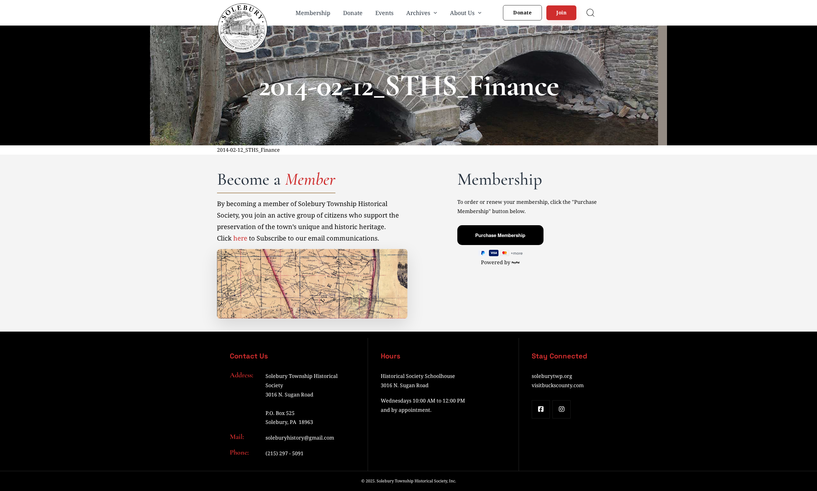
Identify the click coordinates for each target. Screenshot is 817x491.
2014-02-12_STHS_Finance (248, 149)
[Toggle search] (590, 12)
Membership (313, 13)
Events (384, 13)
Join (561, 12)
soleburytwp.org (552, 376)
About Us (462, 13)
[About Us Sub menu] (480, 12)
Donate (353, 13)
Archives (418, 13)
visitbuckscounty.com (558, 385)
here (240, 238)
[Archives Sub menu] (435, 12)
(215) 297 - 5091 (285, 453)
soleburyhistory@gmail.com (300, 437)
